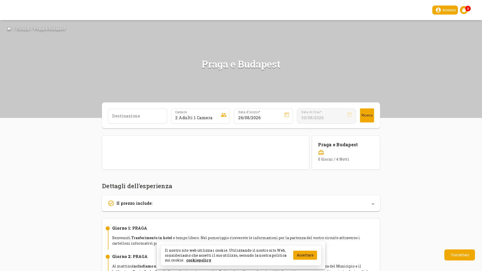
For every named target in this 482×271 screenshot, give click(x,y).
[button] (241, 203)
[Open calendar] (287, 116)
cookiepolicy (198, 260)
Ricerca (367, 115)
